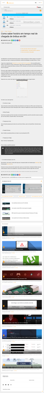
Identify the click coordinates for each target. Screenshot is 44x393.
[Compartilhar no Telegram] (14, 175)
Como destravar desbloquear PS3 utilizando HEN (15, 278)
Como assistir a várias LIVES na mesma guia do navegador (21, 208)
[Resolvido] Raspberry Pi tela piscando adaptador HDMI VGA (17, 293)
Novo (3, 199)
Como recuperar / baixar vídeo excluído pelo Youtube (15, 352)
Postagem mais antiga (37, 196)
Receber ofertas (31, 380)
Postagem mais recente (7, 196)
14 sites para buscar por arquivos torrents (13, 249)
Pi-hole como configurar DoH (9, 191)
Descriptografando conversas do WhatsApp (13, 234)
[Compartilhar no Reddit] (19, 175)
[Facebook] (5, 385)
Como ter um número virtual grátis (27, 52)
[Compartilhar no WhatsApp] (12, 175)
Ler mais (13, 238)
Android (36, 162)
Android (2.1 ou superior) (17, 63)
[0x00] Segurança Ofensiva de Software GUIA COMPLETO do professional (20, 337)
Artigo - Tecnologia (8, 31)
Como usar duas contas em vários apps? (28, 48)
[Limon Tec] (10, 3)
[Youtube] (3, 385)
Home (2, 31)
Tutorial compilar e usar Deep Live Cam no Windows (15, 322)
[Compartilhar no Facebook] (18, 175)
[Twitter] (8, 385)
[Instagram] (10, 385)
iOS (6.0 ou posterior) (27, 63)
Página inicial (22, 196)
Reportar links (12, 380)
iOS (40, 162)
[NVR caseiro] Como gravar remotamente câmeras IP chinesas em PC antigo (21, 367)
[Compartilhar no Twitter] (16, 175)
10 (4, 364)
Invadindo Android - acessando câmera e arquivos (30, 50)
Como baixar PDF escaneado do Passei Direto (14, 308)
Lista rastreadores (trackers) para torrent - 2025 (14, 264)
